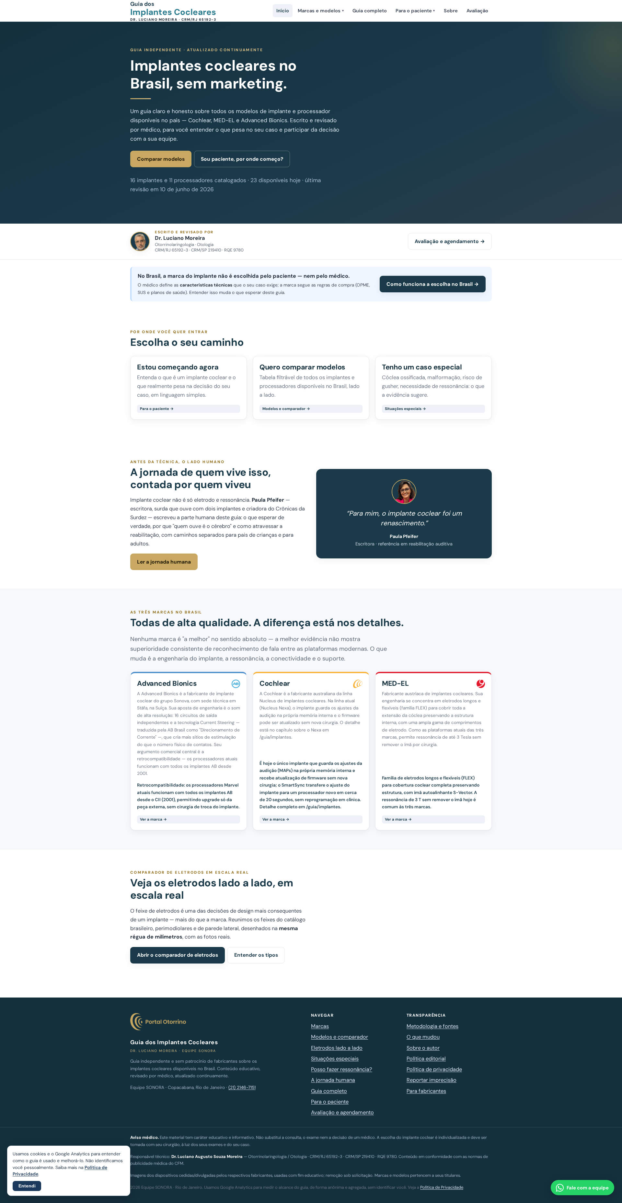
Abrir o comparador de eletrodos (177, 955)
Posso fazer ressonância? (341, 1069)
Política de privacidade (434, 1069)
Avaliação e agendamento (342, 1112)
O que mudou (423, 1037)
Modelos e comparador (339, 1037)
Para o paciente (415, 10)
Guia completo (369, 10)
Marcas (320, 1026)
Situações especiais (335, 1058)
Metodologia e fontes (432, 1026)
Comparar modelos (161, 159)
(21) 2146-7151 (242, 1087)
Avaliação (477, 10)
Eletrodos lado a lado (337, 1048)
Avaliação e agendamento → (450, 241)
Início (282, 10)
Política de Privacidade (441, 1187)
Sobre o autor (423, 1048)
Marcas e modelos (320, 10)
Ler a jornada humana (164, 561)
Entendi (27, 1186)
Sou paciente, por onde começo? (242, 159)
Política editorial (426, 1058)
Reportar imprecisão (431, 1080)
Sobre (451, 10)
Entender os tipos (256, 955)
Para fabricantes (426, 1091)
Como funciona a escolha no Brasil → (432, 284)
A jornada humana (333, 1080)
